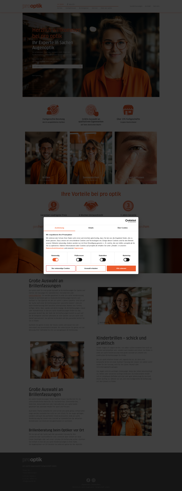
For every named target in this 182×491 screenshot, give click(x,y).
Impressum (78, 248)
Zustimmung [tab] (59, 228)
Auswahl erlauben (91, 268)
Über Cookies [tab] (123, 228)
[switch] (79, 259)
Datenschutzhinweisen (55, 248)
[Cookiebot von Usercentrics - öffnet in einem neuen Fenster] (127, 220)
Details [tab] (91, 228)
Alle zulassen (121, 268)
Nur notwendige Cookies (61, 268)
